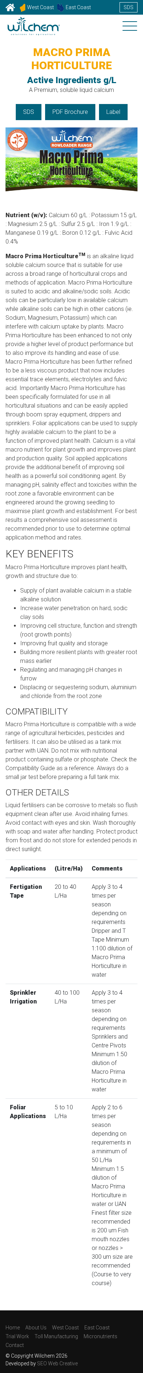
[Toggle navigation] (129, 26)
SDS (128, 7)
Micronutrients (100, 1336)
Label (113, 111)
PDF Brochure (70, 111)
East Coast (78, 7)
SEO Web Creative (57, 1363)
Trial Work (17, 1336)
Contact (15, 1345)
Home (13, 1328)
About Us (36, 1328)
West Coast (40, 7)
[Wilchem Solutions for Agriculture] (33, 30)
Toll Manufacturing (56, 1336)
